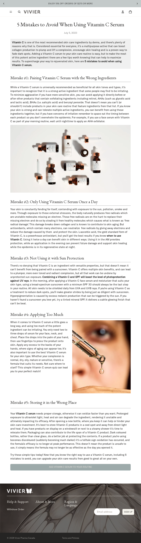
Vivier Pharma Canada (25, 538)
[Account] (123, 12)
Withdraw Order (15, 509)
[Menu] (11, 12)
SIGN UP (128, 511)
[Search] (19, 12)
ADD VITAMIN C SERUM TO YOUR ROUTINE (70, 467)
